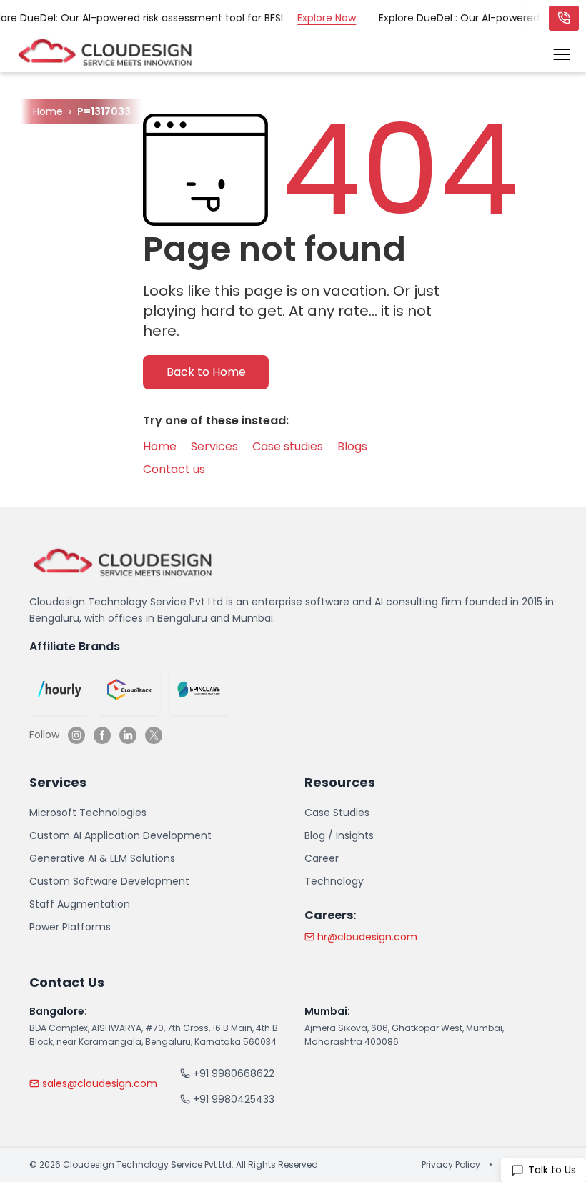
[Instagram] (76, 735)
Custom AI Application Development (120, 835)
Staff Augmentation (79, 904)
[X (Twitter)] (153, 735)
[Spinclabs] (199, 689)
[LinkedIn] (127, 735)
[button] (562, 54)
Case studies (287, 446)
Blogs (352, 446)
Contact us (174, 469)
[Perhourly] (59, 689)
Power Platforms (70, 927)
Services (214, 446)
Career (321, 858)
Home (160, 446)
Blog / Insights (339, 835)
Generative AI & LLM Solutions (102, 858)
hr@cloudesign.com (367, 937)
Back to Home (206, 372)
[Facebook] (102, 735)
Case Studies (336, 812)
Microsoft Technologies (87, 812)
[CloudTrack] (129, 689)
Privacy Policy (451, 1165)
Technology (334, 881)
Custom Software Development (109, 881)
